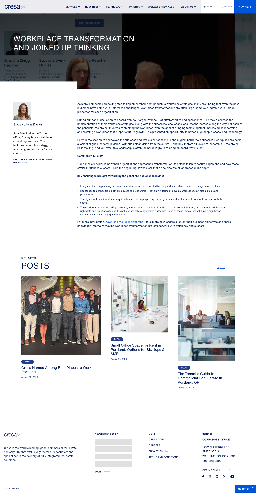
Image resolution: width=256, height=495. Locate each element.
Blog (27, 361)
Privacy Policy (158, 451)
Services (71, 6)
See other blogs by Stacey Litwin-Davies (33, 161)
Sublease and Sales (160, 6)
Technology (114, 6)
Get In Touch (211, 470)
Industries (92, 6)
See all (221, 267)
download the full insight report (125, 222)
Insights (134, 6)
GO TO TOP (243, 488)
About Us (187, 6)
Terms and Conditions (164, 457)
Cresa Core (157, 439)
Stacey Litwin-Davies (28, 124)
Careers (154, 445)
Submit (99, 472)
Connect (245, 6)
